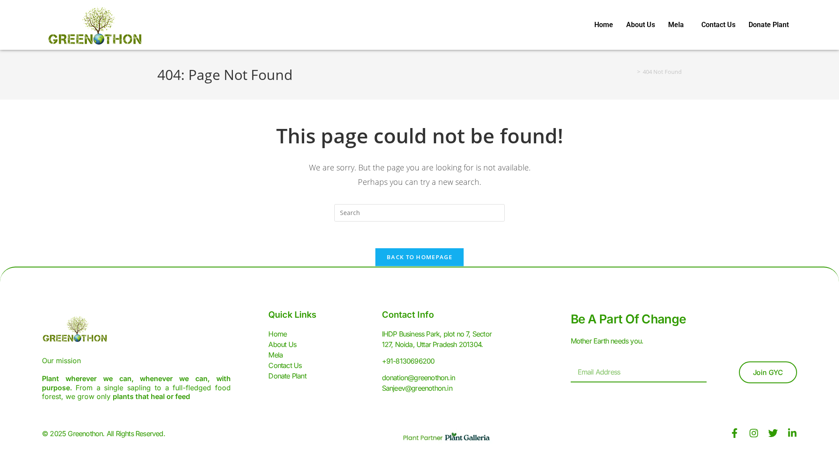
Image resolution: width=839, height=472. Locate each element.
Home (603, 25)
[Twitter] (773, 433)
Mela (676, 25)
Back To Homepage (419, 257)
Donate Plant (769, 25)
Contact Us (718, 25)
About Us (640, 25)
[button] (678, 25)
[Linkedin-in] (792, 433)
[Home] (632, 72)
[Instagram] (754, 433)
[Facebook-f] (734, 433)
